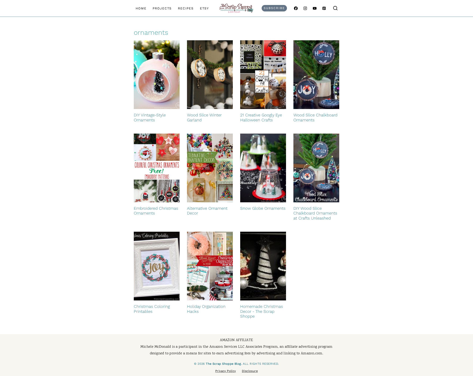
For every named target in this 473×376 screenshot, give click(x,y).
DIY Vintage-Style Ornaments (150, 117)
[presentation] (157, 74)
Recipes (186, 8)
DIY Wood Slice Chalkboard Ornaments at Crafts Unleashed (315, 213)
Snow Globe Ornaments (262, 208)
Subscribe (274, 8)
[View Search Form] (335, 8)
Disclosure (250, 371)
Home (141, 8)
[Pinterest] (324, 8)
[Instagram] (305, 8)
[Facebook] (296, 8)
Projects (162, 8)
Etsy (204, 8)
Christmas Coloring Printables (152, 309)
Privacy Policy (225, 371)
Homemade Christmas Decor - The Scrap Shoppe (261, 311)
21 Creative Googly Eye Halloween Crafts (261, 117)
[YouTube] (314, 8)
